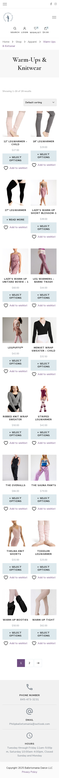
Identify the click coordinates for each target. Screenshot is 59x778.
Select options (15, 159)
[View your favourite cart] (35, 29)
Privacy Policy (29, 772)
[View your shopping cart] (45, 29)
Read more (16, 219)
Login (24, 32)
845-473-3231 (29, 699)
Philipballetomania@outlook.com (29, 724)
